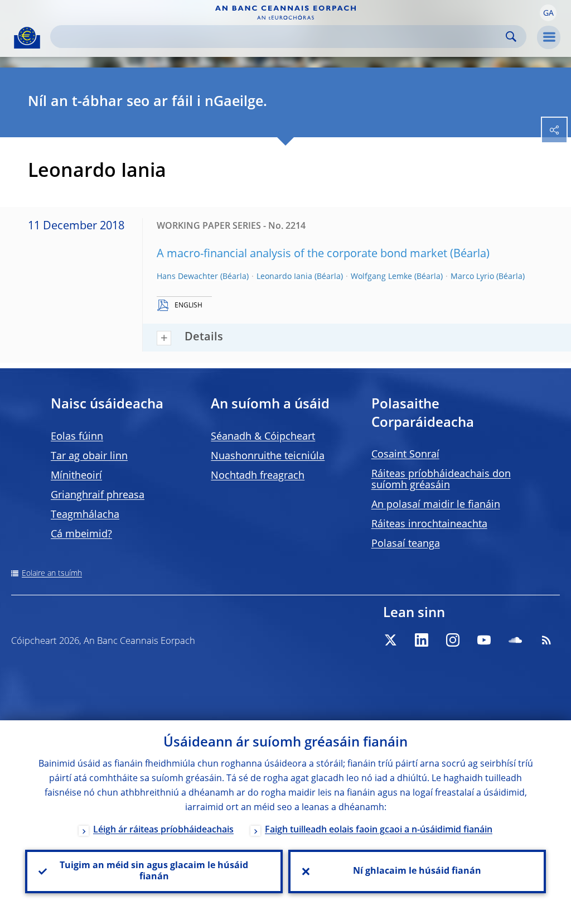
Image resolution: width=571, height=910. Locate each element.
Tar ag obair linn (89, 456)
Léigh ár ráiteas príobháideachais (163, 830)
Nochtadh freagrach (257, 476)
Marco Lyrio (472, 277)
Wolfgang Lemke (381, 277)
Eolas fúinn (77, 437)
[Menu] (548, 37)
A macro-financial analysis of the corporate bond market (302, 254)
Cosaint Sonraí (405, 455)
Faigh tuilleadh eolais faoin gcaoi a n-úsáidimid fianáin (378, 830)
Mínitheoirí (76, 476)
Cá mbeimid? (81, 534)
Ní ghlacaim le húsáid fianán (417, 871)
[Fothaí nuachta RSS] (546, 640)
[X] (390, 640)
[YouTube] (484, 640)
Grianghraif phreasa (97, 495)
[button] (548, 12)
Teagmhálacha (85, 515)
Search (511, 36)
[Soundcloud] (515, 640)
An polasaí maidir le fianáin (435, 505)
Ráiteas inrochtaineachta (429, 524)
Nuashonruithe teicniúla (268, 456)
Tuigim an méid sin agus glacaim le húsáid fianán (154, 871)
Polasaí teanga (405, 544)
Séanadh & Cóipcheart (263, 437)
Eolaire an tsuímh (52, 573)
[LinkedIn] (421, 640)
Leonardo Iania (284, 277)
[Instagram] (452, 640)
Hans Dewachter (187, 277)
